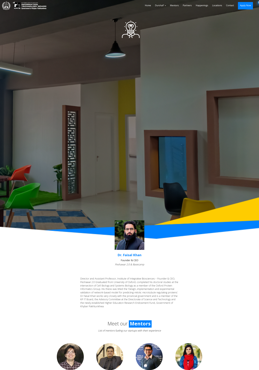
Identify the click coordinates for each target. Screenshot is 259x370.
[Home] (25, 5)
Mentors (174, 5)
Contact (230, 5)
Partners (187, 5)
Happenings (202, 5)
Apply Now (245, 5)
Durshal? (160, 5)
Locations (217, 5)
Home (148, 5)
